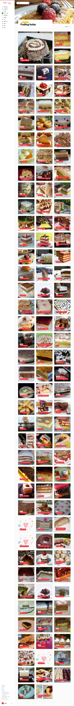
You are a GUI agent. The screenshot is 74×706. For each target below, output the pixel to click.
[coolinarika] (7, 2)
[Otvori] (12, 703)
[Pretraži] (28, 3)
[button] (7, 17)
